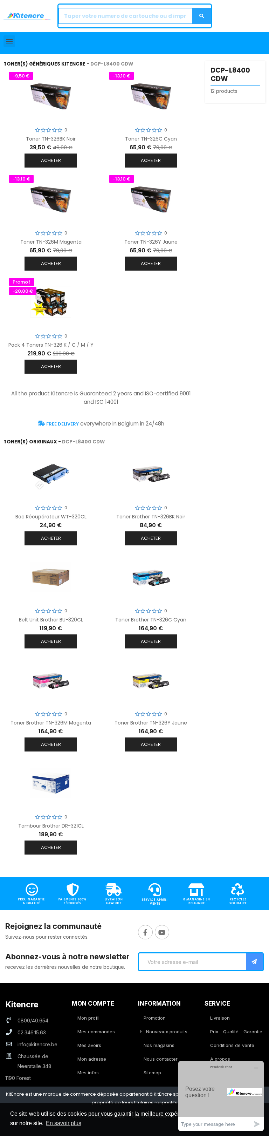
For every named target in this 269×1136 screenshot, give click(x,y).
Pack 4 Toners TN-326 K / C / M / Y (51, 344)
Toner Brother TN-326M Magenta (51, 722)
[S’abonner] (254, 961)
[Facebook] (145, 932)
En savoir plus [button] (63, 1123)
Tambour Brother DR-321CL (51, 825)
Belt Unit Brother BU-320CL (51, 619)
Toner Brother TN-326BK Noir (150, 516)
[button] (9, 41)
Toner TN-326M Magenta (51, 241)
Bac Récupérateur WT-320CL (51, 516)
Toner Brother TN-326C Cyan (150, 619)
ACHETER (51, 160)
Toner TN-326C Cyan (151, 138)
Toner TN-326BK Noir (51, 138)
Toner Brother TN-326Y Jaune (151, 722)
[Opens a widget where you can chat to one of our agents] (221, 1096)
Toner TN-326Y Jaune (151, 241)
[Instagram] (162, 932)
